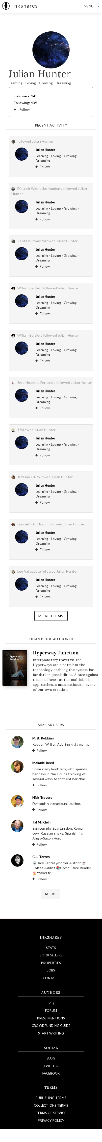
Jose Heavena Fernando (36, 382)
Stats (51, 948)
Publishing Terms (51, 1098)
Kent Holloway (29, 241)
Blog (51, 1058)
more (51, 894)
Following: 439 (25, 103)
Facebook (51, 1073)
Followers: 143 (25, 96)
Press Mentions (51, 1018)
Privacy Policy (51, 1120)
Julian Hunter (45, 150)
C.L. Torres (41, 857)
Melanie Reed (43, 763)
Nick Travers (42, 797)
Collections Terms (51, 1105)
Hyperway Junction (56, 653)
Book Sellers (51, 955)
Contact (51, 978)
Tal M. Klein (41, 822)
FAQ (51, 1003)
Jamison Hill (26, 477)
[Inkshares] (6, 6)
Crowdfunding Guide (51, 1026)
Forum (51, 1011)
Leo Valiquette (29, 571)
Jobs (51, 970)
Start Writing (51, 1033)
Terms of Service (51, 1113)
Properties (51, 963)
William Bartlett (29, 288)
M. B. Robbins (43, 738)
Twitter (51, 1066)
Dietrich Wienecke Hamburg (39, 188)
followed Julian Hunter (35, 141)
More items (51, 616)
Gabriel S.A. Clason (32, 524)
